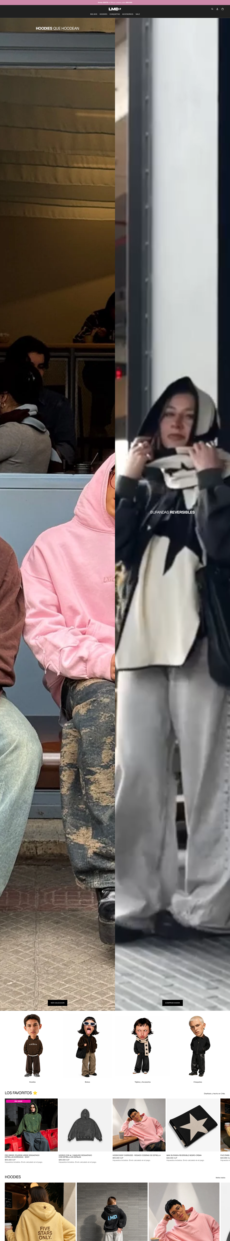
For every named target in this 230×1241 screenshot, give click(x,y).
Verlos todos (220, 1178)
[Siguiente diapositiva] (222, 1130)
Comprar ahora (172, 1003)
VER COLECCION (57, 1003)
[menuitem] (93, 14)
